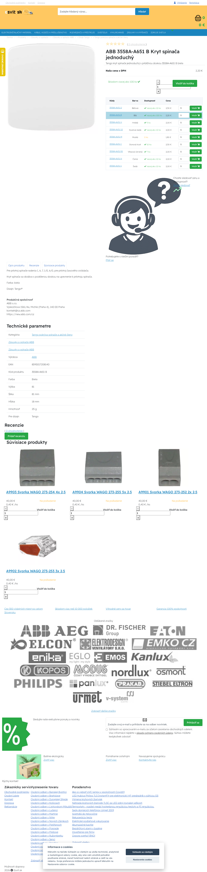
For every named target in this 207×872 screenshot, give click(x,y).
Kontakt (31, 2)
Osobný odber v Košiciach (45, 802)
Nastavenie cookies (142, 859)
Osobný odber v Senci (43, 839)
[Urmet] (87, 697)
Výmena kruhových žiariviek (87, 799)
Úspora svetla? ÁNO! (83, 835)
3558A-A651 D (116, 107)
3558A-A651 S (116, 166)
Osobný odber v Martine (44, 813)
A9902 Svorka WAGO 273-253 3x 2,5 (35, 571)
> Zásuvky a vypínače (39, 37)
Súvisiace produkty (54, 265)
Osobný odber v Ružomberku (47, 835)
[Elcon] (43, 644)
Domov (10, 37)
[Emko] (164, 644)
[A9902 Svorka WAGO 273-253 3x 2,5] (37, 546)
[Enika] (47, 657)
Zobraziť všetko (39, 860)
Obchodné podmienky (16, 2)
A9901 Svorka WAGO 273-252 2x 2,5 (168, 492)
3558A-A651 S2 (116, 129)
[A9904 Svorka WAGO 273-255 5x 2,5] (103, 467)
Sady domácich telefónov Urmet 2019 (93, 810)
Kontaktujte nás (147, 759)
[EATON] (168, 631)
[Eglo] (80, 657)
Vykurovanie (117, 32)
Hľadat (142, 11)
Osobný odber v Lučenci (44, 810)
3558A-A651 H (116, 122)
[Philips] (38, 684)
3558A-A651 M (116, 137)
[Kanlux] (154, 657)
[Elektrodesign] (104, 644)
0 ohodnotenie (137, 44)
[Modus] (91, 670)
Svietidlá (102, 32)
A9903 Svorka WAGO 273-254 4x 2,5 (36, 492)
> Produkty (21, 37)
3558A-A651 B (116, 115)
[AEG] (72, 631)
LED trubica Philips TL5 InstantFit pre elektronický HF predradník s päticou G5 (115, 795)
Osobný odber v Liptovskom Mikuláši (51, 806)
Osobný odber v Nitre (43, 817)
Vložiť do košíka (185, 83)
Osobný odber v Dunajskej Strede (49, 799)
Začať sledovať (181, 185)
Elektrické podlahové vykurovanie (90, 821)
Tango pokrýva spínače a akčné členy (52, 334)
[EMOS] (110, 657)
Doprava (41, 2)
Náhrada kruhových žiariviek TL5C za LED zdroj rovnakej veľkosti (107, 802)
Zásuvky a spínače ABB (21, 342)
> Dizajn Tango (83, 37)
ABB (34, 356)
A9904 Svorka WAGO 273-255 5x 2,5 (102, 492)
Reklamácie (10, 806)
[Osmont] (171, 670)
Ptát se (110, 260)
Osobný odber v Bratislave (45, 795)
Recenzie (34, 265)
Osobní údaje (11, 795)
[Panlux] (89, 684)
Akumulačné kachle (82, 824)
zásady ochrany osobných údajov (155, 732)
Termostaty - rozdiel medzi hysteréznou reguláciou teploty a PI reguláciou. (113, 806)
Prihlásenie (182, 2)
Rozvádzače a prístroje (82, 32)
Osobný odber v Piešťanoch (46, 824)
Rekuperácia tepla (82, 817)
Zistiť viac (48, 759)
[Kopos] (45, 670)
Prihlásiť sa (193, 722)
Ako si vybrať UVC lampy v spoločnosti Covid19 (98, 791)
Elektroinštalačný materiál (17, 32)
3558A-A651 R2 (116, 151)
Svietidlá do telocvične (84, 813)
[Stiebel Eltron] (172, 684)
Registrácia (194, 2)
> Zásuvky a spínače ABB (63, 37)
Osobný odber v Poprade (45, 828)
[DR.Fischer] (119, 631)
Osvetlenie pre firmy (83, 832)
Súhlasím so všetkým (142, 852)
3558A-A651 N (116, 158)
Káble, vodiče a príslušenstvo (50, 32)
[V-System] (119, 697)
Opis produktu (16, 265)
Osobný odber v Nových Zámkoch (49, 821)
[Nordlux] (132, 670)
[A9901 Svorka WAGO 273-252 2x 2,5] (170, 467)
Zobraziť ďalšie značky (103, 710)
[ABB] (35, 631)
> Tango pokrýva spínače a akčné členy (110, 37)
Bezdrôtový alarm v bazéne (87, 828)
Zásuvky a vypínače (137, 32)
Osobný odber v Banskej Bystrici (49, 791)
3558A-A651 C (116, 144)
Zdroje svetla (158, 32)
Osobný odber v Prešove (44, 832)
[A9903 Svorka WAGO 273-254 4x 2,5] (37, 467)
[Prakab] (130, 684)
